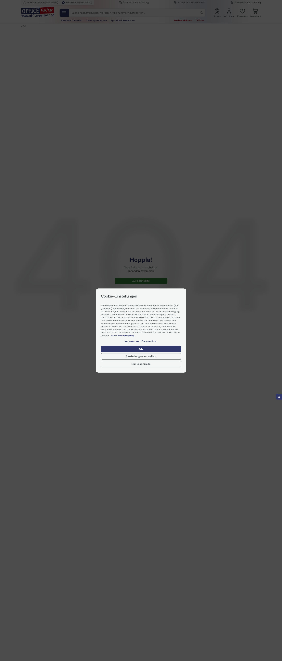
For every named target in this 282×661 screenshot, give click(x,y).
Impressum (131, 341)
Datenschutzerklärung (122, 335)
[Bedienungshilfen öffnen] (279, 397)
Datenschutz (149, 341)
